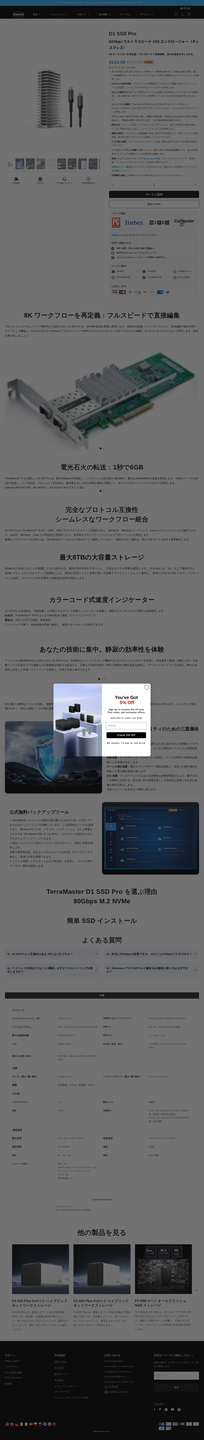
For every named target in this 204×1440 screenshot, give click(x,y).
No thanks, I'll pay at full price (126, 743)
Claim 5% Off (126, 735)
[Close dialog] (147, 687)
